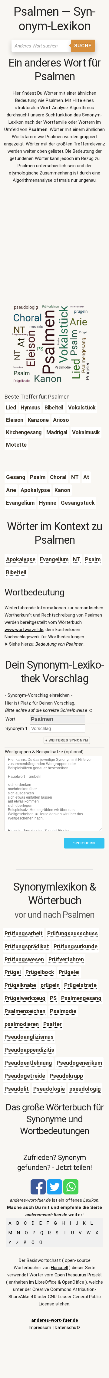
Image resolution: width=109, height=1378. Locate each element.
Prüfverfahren (66, 959)
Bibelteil (16, 572)
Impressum (39, 1327)
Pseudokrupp (66, 1076)
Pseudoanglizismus (29, 1037)
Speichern (84, 843)
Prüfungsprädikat (27, 946)
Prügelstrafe (80, 985)
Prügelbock (39, 972)
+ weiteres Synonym (66, 740)
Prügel (13, 972)
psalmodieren (22, 1024)
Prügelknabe (20, 985)
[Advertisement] (54, 245)
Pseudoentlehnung (28, 1063)
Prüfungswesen (24, 959)
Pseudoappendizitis (29, 1050)
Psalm (93, 559)
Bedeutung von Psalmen (59, 644)
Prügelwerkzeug (25, 998)
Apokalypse (20, 559)
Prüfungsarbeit (24, 933)
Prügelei (69, 972)
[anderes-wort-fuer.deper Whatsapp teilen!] (70, 1193)
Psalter (52, 1024)
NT (77, 559)
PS (53, 998)
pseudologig (85, 1089)
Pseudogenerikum (79, 1063)
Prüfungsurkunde (75, 946)
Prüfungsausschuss (72, 933)
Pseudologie (49, 1089)
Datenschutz (68, 1327)
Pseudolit (17, 1089)
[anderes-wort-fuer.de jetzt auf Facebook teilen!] (38, 1193)
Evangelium (54, 559)
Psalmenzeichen (25, 1011)
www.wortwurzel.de (24, 629)
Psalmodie (63, 1011)
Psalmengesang (81, 998)
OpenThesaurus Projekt (78, 1275)
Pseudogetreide (25, 1076)
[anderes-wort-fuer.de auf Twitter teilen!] (54, 1193)
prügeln (50, 985)
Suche (83, 45)
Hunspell (59, 1267)
